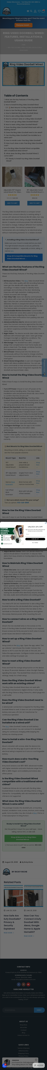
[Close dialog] (45, 523)
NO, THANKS (35, 542)
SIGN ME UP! (35, 539)
